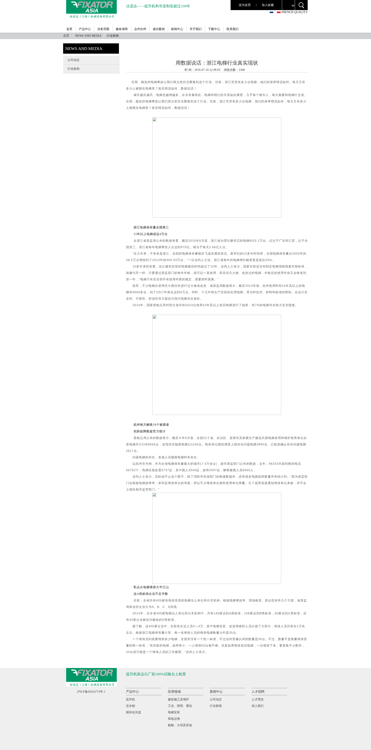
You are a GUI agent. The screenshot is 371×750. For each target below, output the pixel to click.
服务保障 (122, 29)
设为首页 (245, 5)
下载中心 (214, 29)
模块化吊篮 (133, 712)
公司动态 (73, 60)
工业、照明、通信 (180, 705)
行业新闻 (73, 68)
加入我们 (258, 705)
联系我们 (233, 29)
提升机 (130, 699)
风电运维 (174, 718)
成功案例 (159, 29)
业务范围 (103, 29)
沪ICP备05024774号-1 (91, 691)
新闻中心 (177, 29)
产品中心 (85, 29)
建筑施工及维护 (178, 699)
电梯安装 (174, 712)
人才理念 (258, 699)
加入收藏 (268, 5)
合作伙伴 (140, 29)
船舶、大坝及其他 (180, 725)
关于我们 (196, 29)
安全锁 (130, 705)
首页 (69, 29)
